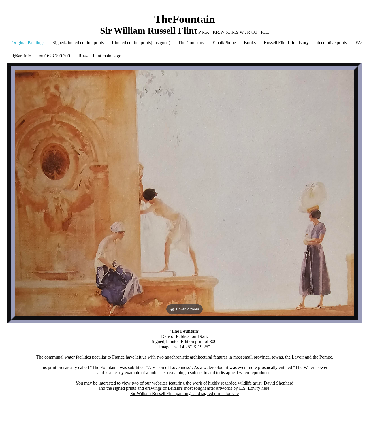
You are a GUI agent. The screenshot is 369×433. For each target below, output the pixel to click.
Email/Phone (224, 42)
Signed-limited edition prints (78, 42)
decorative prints (332, 42)
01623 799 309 (56, 55)
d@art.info (21, 55)
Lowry (254, 388)
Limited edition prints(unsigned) (141, 42)
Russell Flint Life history (286, 42)
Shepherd (284, 383)
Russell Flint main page (99, 55)
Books (250, 42)
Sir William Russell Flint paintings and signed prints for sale (184, 393)
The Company (191, 42)
